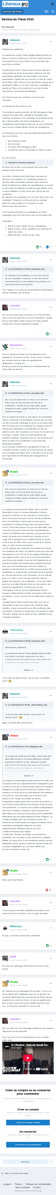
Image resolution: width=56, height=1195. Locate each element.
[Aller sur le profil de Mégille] (5, 473)
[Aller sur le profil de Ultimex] (5, 737)
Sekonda (9, 27)
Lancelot (35, 393)
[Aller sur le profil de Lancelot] (5, 307)
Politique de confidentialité (38, 1184)
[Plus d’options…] (51, 41)
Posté (18, 43)
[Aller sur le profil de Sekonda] (5, 42)
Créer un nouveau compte (28, 1122)
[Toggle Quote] (6, 269)
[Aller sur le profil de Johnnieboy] (5, 632)
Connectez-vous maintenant (28, 1144)
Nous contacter (23, 1187)
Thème (18, 1184)
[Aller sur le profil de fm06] (5, 958)
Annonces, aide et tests (29, 29)
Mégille (33, 746)
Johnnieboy (36, 705)
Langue (7, 1184)
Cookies (37, 1187)
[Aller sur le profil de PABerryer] (5, 928)
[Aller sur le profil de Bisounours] (5, 347)
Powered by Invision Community (28, 1191)
